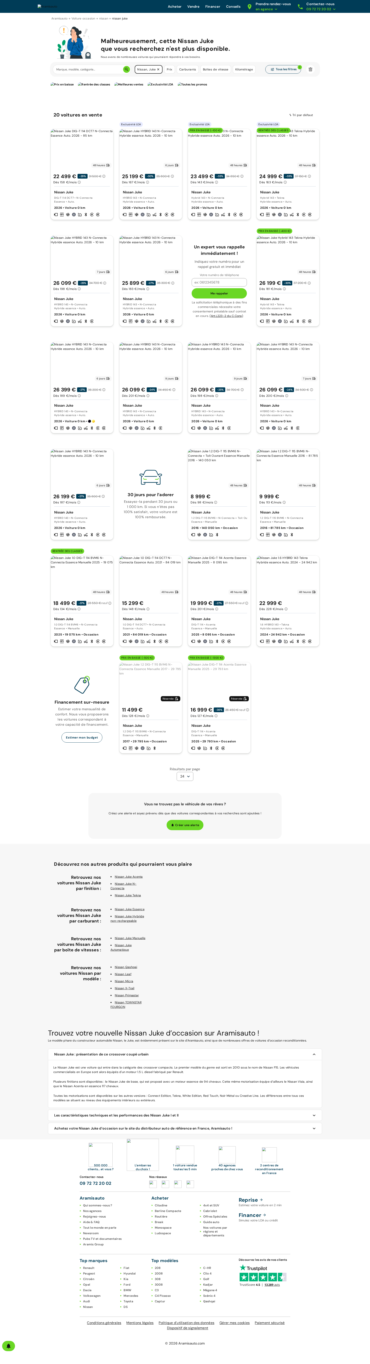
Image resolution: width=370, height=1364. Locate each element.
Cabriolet (210, 1211)
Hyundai (130, 1273)
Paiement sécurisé (270, 1323)
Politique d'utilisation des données (186, 1323)
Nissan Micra (124, 981)
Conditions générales (104, 1323)
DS (126, 1307)
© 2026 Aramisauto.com (185, 1343)
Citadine (161, 1205)
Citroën (88, 1279)
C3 (157, 1290)
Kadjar (208, 1284)
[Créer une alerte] (8, 1346)
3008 (159, 1284)
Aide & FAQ (91, 1222)
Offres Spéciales (215, 1216)
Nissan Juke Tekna (128, 895)
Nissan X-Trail (124, 988)
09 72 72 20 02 (96, 1183)
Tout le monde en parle (99, 1228)
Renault (88, 1268)
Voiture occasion (83, 18)
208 (158, 1268)
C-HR (207, 1268)
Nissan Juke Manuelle (130, 938)
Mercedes (131, 1296)
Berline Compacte (168, 1211)
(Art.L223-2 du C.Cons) (226, 316)
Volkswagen (92, 1296)
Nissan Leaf (123, 974)
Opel (86, 1284)
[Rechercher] (126, 69)
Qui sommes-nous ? (97, 1205)
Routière (161, 1216)
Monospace (163, 1228)
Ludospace (163, 1233)
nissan (103, 18)
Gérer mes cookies (234, 1323)
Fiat (126, 1268)
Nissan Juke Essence (130, 909)
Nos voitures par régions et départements (215, 1231)
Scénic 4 (209, 1296)
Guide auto (211, 1222)
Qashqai (209, 1301)
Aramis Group (93, 1244)
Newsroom (91, 1233)
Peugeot (89, 1273)
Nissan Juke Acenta (129, 877)
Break (159, 1222)
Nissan (88, 1307)
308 (158, 1279)
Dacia (87, 1290)
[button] (158, 69)
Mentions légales (140, 1323)
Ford (127, 1284)
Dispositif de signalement (187, 1328)
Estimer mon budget (82, 737)
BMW (127, 1290)
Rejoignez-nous (94, 1216)
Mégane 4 (210, 1290)
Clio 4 (207, 1273)
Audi (86, 1301)
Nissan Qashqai (126, 967)
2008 (159, 1273)
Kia (126, 1279)
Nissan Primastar (127, 995)
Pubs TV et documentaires (102, 1239)
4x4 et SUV (211, 1205)
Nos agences (92, 1211)
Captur (160, 1301)
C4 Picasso (163, 1296)
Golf (206, 1279)
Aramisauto (59, 18)
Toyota (128, 1301)
